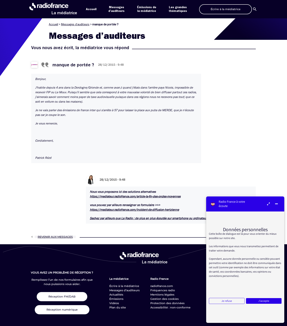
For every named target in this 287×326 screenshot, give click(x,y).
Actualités (116, 294)
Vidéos (114, 303)
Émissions (116, 299)
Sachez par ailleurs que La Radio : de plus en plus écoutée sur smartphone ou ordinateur (148, 218)
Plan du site (117, 307)
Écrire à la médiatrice (124, 286)
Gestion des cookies (164, 299)
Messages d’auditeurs (75, 24)
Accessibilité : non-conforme (170, 307)
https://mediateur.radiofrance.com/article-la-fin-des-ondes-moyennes (135, 196)
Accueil (91, 9)
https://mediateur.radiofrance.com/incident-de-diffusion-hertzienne (134, 209)
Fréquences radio (162, 290)
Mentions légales (162, 294)
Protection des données (167, 303)
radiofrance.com (161, 286)
